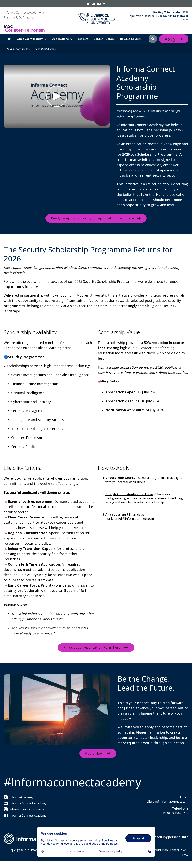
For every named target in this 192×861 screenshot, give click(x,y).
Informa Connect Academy (22, 12)
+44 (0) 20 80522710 (174, 813)
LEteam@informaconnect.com (167, 801)
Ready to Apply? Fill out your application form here (92, 218)
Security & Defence (17, 18)
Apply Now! (94, 753)
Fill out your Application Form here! (92, 647)
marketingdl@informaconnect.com (129, 519)
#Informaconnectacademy (72, 782)
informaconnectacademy (26, 809)
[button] (152, 39)
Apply (170, 39)
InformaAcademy (21, 797)
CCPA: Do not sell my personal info (162, 837)
